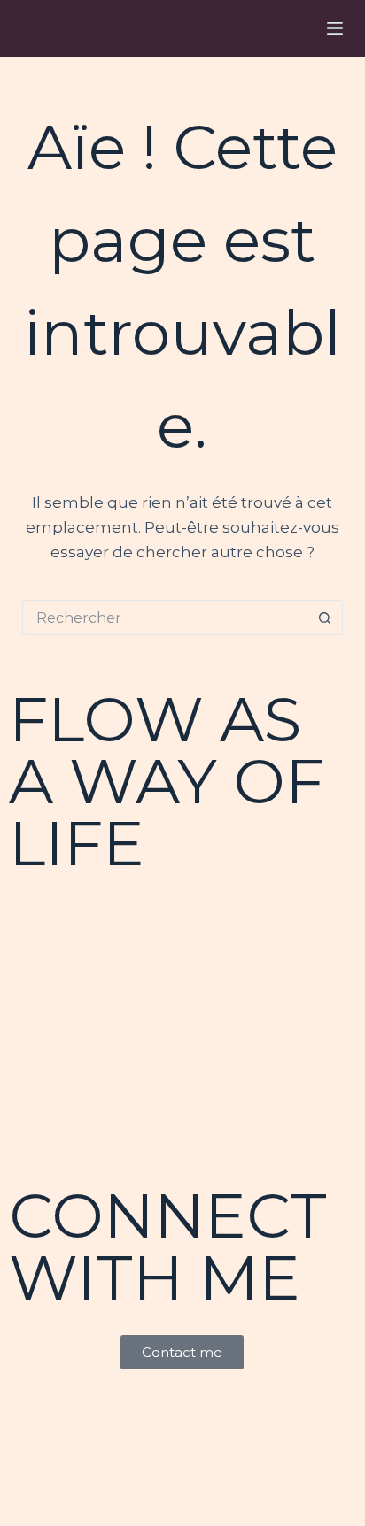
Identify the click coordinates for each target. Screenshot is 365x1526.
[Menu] (335, 28)
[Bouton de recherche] (325, 617)
